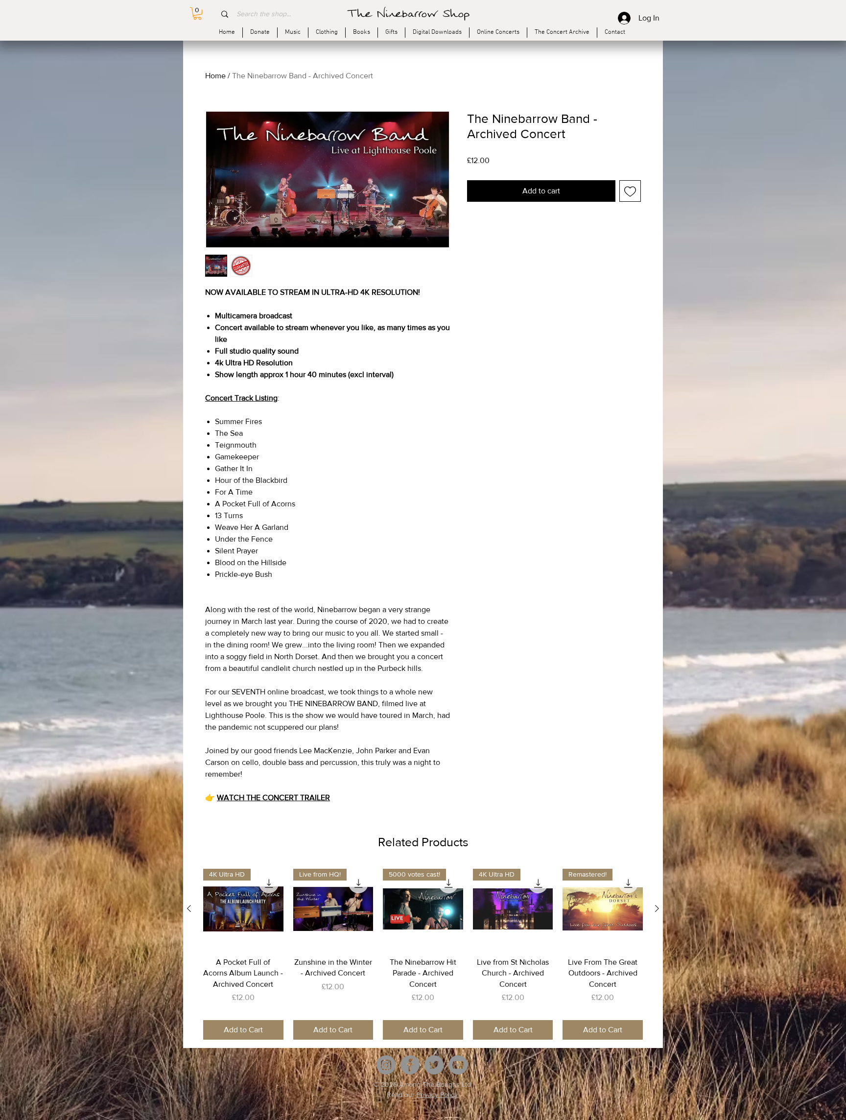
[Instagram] (386, 1064)
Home (215, 75)
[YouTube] (458, 1064)
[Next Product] (657, 908)
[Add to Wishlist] (630, 191)
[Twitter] (434, 1064)
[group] (423, 954)
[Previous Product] (189, 908)
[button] (197, 13)
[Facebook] (410, 1064)
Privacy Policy (437, 1094)
